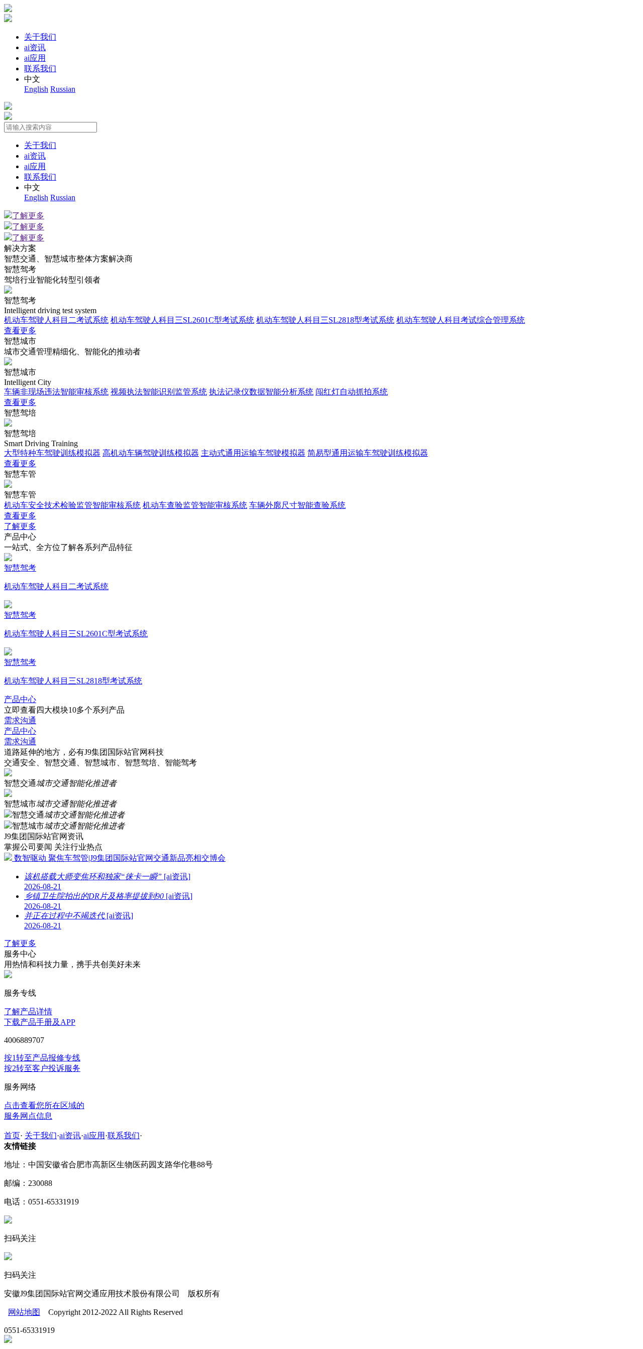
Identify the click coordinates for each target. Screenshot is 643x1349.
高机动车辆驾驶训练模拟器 (150, 453)
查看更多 (20, 330)
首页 (12, 1135)
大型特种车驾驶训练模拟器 (52, 453)
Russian (62, 89)
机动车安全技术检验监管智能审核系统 (72, 505)
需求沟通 (20, 720)
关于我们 (40, 37)
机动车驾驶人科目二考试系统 (56, 320)
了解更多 (28, 215)
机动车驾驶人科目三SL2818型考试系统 (325, 320)
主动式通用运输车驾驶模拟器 (253, 453)
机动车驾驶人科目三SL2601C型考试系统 (182, 320)
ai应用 (35, 58)
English (36, 89)
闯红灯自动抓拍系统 (351, 391)
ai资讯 (35, 47)
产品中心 (20, 699)
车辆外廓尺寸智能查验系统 (297, 505)
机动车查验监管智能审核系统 (195, 505)
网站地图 (24, 1312)
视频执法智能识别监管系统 (159, 391)
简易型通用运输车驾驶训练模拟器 (367, 453)
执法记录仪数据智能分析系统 (261, 391)
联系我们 (40, 68)
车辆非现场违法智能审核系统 (56, 391)
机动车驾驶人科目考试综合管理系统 (460, 320)
